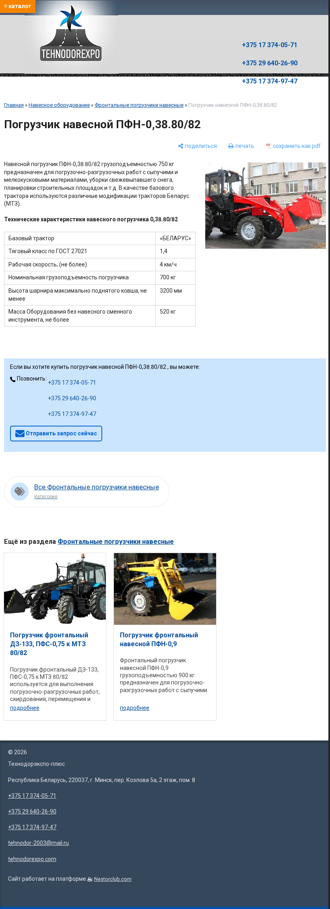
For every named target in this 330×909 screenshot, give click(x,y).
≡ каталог (17, 6)
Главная (14, 105)
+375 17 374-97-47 (269, 81)
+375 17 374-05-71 (269, 45)
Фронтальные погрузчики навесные (139, 105)
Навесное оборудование (59, 105)
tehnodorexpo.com (32, 859)
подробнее (24, 708)
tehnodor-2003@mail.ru (38, 843)
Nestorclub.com (113, 879)
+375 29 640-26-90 (269, 63)
